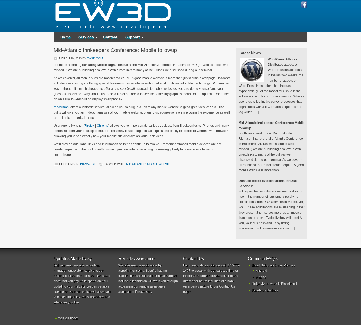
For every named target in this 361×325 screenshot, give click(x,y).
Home (65, 37)
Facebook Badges (265, 290)
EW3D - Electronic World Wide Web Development (113, 16)
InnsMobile (89, 164)
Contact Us (227, 286)
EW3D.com (95, 58)
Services (84, 38)
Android (261, 270)
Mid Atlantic (136, 164)
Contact (110, 37)
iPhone (261, 277)
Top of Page (68, 318)
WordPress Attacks (282, 59)
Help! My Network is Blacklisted (274, 284)
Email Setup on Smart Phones (273, 265)
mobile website (159, 164)
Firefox (89, 126)
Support (130, 38)
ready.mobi (62, 107)
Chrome (102, 126)
